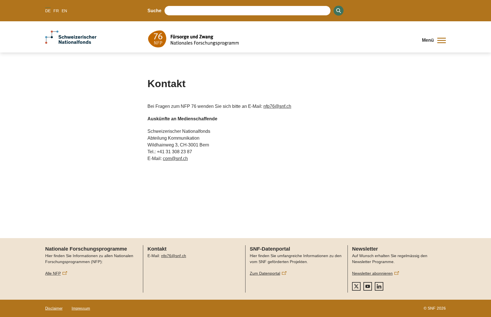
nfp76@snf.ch (277, 106)
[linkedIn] (379, 286)
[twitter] (356, 286)
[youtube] (367, 286)
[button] (434, 40)
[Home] (280, 38)
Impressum (81, 308)
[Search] (339, 11)
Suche (154, 10)
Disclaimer (54, 308)
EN (64, 11)
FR (56, 11)
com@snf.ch (175, 158)
